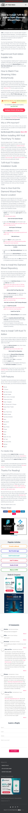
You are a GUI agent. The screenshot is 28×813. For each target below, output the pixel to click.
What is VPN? (24, 132)
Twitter (15, 485)
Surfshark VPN (7, 88)
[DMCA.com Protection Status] (21, 809)
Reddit (10, 511)
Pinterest (18, 511)
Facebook (5, 511)
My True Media (9, 809)
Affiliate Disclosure (6, 768)
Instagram (15, 807)
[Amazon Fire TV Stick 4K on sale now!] (14, 603)
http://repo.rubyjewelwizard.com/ (15, 681)
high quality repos (11, 489)
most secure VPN (15, 117)
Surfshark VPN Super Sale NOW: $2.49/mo (14, 1)
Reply (25, 633)
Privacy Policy (5, 765)
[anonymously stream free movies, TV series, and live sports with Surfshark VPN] (14, 584)
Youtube (22, 485)
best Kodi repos (9, 157)
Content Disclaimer (6, 771)
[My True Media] (8, 4)
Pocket (14, 513)
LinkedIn (22, 511)
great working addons (20, 157)
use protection (23, 456)
